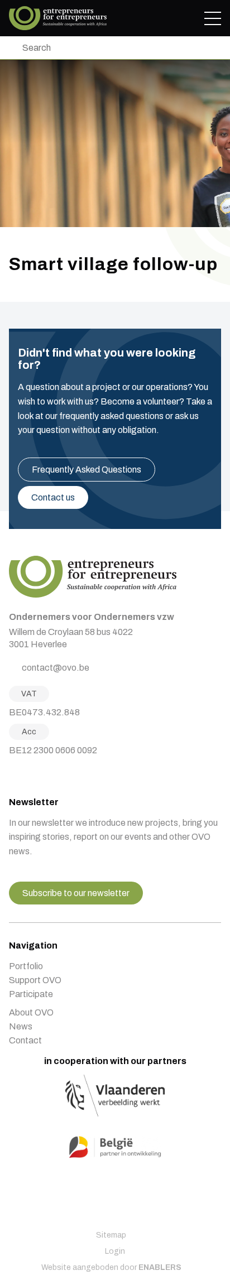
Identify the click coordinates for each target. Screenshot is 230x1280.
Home (58, 18)
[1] (11, 47)
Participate (31, 994)
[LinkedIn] (41, 773)
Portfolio (26, 966)
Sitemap (111, 1235)
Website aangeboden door (111, 1267)
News (20, 1026)
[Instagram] (27, 773)
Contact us (53, 497)
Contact (25, 1040)
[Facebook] (13, 773)
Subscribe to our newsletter (76, 893)
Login (115, 1251)
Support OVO (35, 980)
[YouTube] (55, 773)
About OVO (31, 1012)
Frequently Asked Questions (86, 469)
